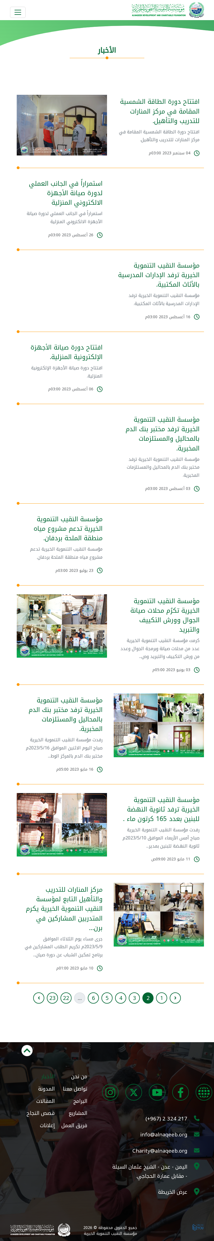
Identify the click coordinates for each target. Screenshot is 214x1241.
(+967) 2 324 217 (166, 1119)
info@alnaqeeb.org (163, 1134)
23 (52, 998)
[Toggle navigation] (18, 12)
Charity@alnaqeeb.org (159, 1151)
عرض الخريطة (172, 1192)
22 (66, 998)
